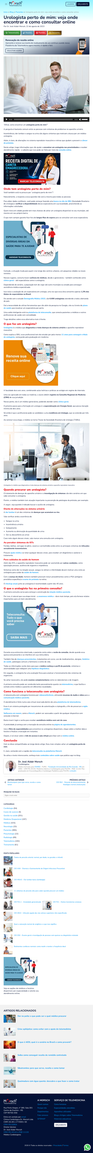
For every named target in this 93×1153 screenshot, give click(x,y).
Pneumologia (9, 834)
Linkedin (73, 771)
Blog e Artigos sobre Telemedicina (68, 1115)
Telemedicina (9, 841)
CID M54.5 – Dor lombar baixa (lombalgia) (29, 879)
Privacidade (57, 1145)
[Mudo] (80, 119)
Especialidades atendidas (64, 1108)
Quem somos (42, 1104)
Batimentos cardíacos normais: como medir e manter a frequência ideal (40, 946)
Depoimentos (43, 1111)
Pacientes (19, 12)
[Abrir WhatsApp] (87, 1147)
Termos (66, 1145)
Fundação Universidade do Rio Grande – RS (65, 767)
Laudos (70, 4)
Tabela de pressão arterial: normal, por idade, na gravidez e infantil (38, 857)
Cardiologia (8, 808)
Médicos (7, 823)
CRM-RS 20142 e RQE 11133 (16, 1132)
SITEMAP (41, 1119)
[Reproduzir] (6, 119)
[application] (46, 119)
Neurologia (8, 826)
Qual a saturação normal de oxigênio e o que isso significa (35, 924)
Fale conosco (42, 1115)
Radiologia (8, 837)
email (23, 1117)
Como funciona (60, 1104)
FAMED (38, 767)
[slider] (85, 119)
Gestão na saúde (11, 815)
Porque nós (42, 1108)
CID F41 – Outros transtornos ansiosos (67, 902)
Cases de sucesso (11, 812)
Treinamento (9, 844)
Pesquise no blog (12, 792)
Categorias (9, 804)
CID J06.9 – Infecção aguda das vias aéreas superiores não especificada (40, 913)
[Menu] (6, 4)
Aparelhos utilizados (62, 1111)
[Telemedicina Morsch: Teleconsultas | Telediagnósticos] (15, 4)
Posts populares (11, 853)
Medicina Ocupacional (13, 819)
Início (6, 12)
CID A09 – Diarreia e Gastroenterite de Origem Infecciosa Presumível (39, 868)
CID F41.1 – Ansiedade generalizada (27, 902)
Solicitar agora (14, 50)
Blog (12, 12)
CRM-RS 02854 (10, 1124)
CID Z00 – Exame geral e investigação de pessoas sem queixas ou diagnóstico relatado (46, 935)
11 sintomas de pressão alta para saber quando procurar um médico (39, 891)
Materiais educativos (62, 1119)
